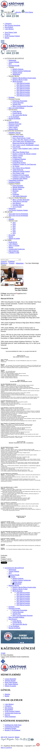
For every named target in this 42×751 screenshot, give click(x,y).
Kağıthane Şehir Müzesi (20, 178)
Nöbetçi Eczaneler (14, 238)
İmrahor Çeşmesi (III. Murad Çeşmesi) (24, 154)
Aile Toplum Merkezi (11, 684)
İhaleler (11, 237)
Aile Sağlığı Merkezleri (20, 196)
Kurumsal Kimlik (14, 65)
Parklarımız (12, 208)
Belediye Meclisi (14, 585)
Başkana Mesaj (13, 129)
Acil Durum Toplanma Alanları (18, 210)
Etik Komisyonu (14, 251)
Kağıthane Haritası (14, 182)
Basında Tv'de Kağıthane (12, 730)
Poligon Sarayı (17, 157)
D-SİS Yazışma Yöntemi (12, 36)
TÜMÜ (3, 653)
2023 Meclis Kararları (23, 88)
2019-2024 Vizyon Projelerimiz (18, 215)
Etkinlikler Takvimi (15, 132)
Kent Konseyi (13, 619)
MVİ (10, 64)
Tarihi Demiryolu (18, 169)
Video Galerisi (13, 127)
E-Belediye (8, 23)
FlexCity (7, 34)
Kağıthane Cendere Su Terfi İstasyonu (24, 164)
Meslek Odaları (17, 189)
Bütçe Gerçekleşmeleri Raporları (23, 106)
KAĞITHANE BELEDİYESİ (14, 568)
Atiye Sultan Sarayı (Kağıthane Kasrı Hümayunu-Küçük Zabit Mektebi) (24, 142)
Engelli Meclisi (17, 113)
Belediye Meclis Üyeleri (20, 79)
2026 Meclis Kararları (23, 83)
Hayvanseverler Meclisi (20, 115)
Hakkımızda (12, 60)
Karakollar (16, 194)
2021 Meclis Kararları (23, 92)
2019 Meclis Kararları (23, 95)
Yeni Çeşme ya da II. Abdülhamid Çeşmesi (26, 145)
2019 (14, 233)
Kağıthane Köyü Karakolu (21, 175)
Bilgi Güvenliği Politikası (16, 108)
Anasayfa (4, 261)
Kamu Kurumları (18, 185)
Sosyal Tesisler (17, 207)
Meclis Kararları (17, 81)
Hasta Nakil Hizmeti (11, 682)
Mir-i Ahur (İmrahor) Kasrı (21, 152)
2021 (14, 229)
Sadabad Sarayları (18, 136)
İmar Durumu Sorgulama (12, 25)
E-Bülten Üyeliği (14, 252)
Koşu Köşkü (16, 147)
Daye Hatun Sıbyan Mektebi (21, 168)
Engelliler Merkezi (18, 205)
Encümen (11, 97)
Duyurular (12, 235)
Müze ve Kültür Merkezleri (21, 199)
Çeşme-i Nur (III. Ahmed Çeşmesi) (23, 139)
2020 (14, 231)
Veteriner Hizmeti (10, 680)
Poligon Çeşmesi (18, 155)
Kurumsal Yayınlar (14, 608)
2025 (14, 222)
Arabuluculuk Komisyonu (17, 249)
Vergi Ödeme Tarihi (11, 32)
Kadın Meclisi (17, 111)
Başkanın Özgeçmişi (15, 124)
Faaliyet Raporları (18, 102)
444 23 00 (4, 737)
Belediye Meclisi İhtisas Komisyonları (24, 78)
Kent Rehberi (9, 27)
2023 (14, 226)
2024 (14, 224)
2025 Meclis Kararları (23, 85)
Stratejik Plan (17, 104)
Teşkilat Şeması (17, 72)
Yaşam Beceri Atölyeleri (20, 201)
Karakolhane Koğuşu (19, 162)
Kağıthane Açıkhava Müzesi (21, 177)
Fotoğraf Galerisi (14, 125)
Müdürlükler (16, 74)
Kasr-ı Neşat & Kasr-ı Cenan (21, 138)
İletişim (7, 38)
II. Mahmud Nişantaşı (19, 159)
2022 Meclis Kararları (23, 90)
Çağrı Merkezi (9, 29)
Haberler (11, 219)
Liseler (15, 192)
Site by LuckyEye (6, 747)
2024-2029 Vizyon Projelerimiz (18, 214)
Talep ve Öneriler (14, 245)
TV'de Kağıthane (14, 117)
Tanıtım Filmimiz (14, 62)
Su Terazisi (16, 166)
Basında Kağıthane (14, 118)
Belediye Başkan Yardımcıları (22, 71)
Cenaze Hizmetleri (10, 679)
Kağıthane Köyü (18, 161)
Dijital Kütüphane (10, 716)
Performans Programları (20, 101)
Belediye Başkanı (18, 69)
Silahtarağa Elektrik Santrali (21, 171)
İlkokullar (15, 191)
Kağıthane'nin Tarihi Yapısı (13, 725)
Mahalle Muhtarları (18, 187)
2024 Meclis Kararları (23, 87)
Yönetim (11, 263)
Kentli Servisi (13, 242)
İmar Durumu (9, 708)
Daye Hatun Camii (18, 173)
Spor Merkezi (17, 203)
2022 (14, 228)
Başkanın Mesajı (14, 122)
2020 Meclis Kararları (23, 94)
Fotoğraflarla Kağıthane (16, 180)
